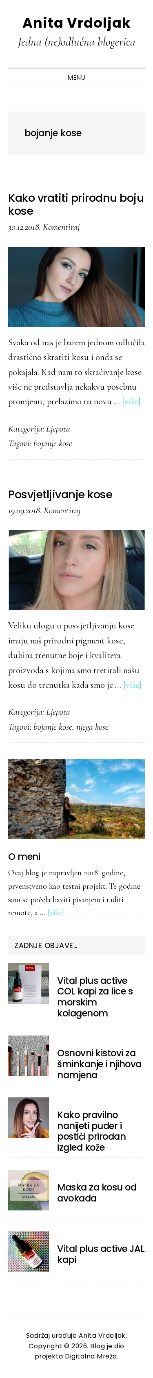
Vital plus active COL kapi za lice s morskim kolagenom (95, 997)
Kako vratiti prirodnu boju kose (76, 204)
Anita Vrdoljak (76, 23)
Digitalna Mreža (91, 1356)
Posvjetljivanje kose (60, 494)
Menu (76, 77)
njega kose (92, 726)
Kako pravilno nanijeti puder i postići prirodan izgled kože (91, 1131)
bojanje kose (52, 443)
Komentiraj (61, 226)
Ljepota (58, 428)
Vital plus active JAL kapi (101, 1254)
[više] (131, 401)
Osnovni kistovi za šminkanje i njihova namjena (99, 1064)
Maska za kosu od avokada (96, 1193)
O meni (24, 856)
